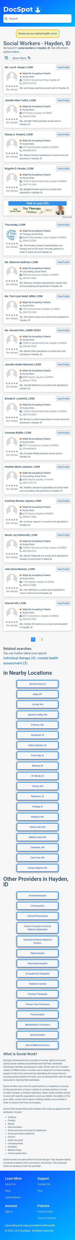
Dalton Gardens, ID (37, 745)
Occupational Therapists (37, 973)
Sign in (9, 1211)
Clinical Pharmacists (37, 916)
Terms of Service (47, 1218)
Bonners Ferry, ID (37, 684)
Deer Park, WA (37, 857)
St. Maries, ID (37, 776)
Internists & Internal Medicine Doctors (37, 941)
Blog (7, 1190)
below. (16, 51)
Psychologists (37, 1014)
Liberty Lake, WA (37, 827)
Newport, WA (37, 817)
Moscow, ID (37, 765)
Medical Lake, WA (37, 837)
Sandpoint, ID (37, 735)
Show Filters (20, 58)
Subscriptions (13, 1197)
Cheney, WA (37, 786)
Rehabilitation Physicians (37, 1024)
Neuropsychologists (37, 963)
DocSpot (18, 9)
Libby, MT (37, 694)
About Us (10, 1184)
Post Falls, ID (37, 755)
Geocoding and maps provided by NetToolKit (30, 1225)
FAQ (40, 1190)
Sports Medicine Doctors (38, 1045)
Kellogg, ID (37, 806)
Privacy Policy (45, 1211)
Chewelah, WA (38, 847)
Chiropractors (37, 906)
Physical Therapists (37, 994)
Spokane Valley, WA (37, 714)
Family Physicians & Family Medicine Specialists (37, 928)
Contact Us (44, 1184)
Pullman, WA (37, 725)
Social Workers (37, 1035)
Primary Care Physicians (37, 1004)
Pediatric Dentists (37, 984)
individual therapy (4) (19, 658)
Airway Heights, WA (37, 868)
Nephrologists (37, 953)
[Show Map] (6, 58)
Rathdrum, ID (37, 796)
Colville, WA (37, 704)
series (53, 33)
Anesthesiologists (37, 895)
